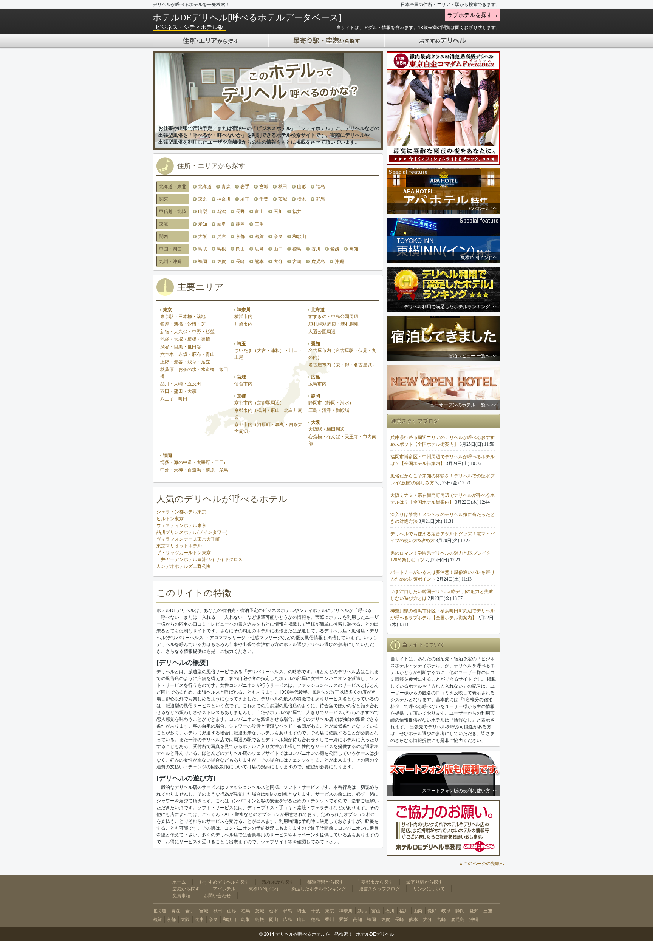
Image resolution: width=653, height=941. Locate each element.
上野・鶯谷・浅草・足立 (185, 362)
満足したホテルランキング (318, 889)
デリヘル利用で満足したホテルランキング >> (450, 306)
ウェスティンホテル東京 (181, 525)
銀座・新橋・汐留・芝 (183, 324)
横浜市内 (243, 316)
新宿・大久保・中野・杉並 (187, 331)
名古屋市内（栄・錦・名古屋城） (342, 365)
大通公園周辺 (322, 331)
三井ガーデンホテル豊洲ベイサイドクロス (199, 559)
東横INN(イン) (263, 889)
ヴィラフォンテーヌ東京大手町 (188, 539)
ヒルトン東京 (170, 518)
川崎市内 (243, 324)
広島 (259, 249)
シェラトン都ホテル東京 (181, 512)
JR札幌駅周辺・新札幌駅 (333, 324)
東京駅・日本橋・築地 (183, 316)
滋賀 (259, 236)
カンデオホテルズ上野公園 (183, 566)
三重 (259, 224)
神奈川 (224, 199)
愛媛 (334, 249)
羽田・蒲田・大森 (178, 391)
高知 (353, 249)
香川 (315, 249)
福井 (297, 211)
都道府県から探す (325, 882)
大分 (278, 261)
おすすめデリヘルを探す (224, 882)
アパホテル (224, 889)
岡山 (240, 249)
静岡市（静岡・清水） (331, 402)
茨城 (282, 199)
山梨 (202, 211)
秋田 (282, 186)
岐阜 (221, 224)
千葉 (263, 199)
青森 (226, 186)
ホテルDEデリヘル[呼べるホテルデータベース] (247, 17)
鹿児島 (318, 261)
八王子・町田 (173, 399)
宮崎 (297, 261)
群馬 (320, 199)
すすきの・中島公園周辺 (333, 316)
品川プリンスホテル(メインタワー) (191, 532)
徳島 (297, 249)
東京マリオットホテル (179, 546)
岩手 (244, 186)
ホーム (179, 882)
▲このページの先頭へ (481, 863)
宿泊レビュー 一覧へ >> (472, 355)
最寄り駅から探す (424, 882)
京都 (240, 236)
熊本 (259, 261)
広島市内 (317, 383)
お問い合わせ (217, 895)
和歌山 (299, 236)
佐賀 (221, 261)
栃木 (301, 199)
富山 (259, 211)
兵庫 (221, 236)
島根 (221, 249)
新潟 (221, 211)
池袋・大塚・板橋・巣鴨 (185, 339)
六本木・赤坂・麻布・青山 (187, 354)
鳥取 (202, 249)
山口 (278, 249)
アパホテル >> (482, 208)
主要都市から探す (375, 882)
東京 (202, 199)
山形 (301, 186)
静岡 (240, 224)
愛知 (202, 224)
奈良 (278, 236)
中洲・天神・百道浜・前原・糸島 (194, 470)
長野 (240, 211)
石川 (278, 211)
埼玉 (244, 199)
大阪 (202, 236)
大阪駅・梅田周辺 (326, 429)
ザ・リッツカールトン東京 (183, 552)
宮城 (263, 186)
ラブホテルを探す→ (472, 15)
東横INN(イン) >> (479, 257)
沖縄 (339, 261)
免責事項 (181, 895)
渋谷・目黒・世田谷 (180, 346)
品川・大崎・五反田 (180, 383)
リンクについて (429, 889)
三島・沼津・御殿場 (328, 410)
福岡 (202, 261)
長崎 (240, 261)
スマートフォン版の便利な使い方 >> (459, 790)
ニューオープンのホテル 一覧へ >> (461, 405)
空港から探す (186, 889)
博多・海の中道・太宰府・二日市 (194, 462)
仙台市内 (243, 383)
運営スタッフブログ (379, 889)
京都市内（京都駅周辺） (259, 402)
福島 (320, 186)
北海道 (205, 186)
